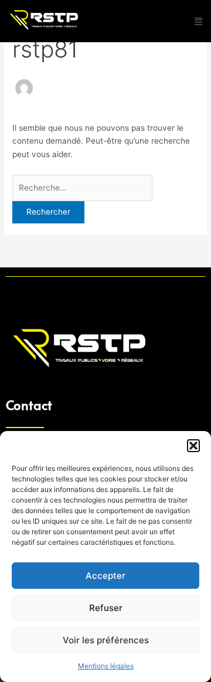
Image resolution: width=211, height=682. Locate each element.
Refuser (105, 607)
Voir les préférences (106, 640)
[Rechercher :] (82, 187)
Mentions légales (106, 665)
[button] (193, 446)
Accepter (105, 575)
